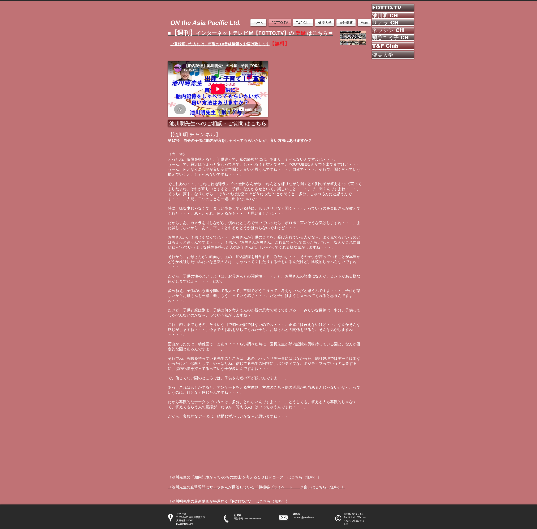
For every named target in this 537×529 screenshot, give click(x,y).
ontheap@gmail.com (303, 517)
